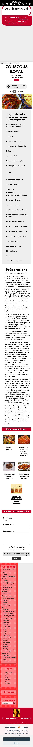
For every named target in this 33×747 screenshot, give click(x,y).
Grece (5, 631)
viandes (5, 644)
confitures (6, 609)
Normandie (6, 617)
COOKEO (5, 641)
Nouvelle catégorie (8, 584)
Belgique (5, 624)
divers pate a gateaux (6, 594)
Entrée (7, 676)
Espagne (5, 574)
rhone (5, 586)
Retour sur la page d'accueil (11, 63)
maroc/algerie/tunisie (9, 657)
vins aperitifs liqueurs (6, 607)
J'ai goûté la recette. (17, 550)
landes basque (7, 587)
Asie (4, 573)
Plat (6, 677)
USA (4, 659)
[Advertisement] (16, 43)
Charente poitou (8, 628)
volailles (5, 646)
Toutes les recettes (8, 569)
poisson (5, 602)
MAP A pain (6, 642)
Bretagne (6, 620)
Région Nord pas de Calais (8, 577)
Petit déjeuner (9, 672)
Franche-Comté (8, 619)
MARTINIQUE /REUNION (6, 638)
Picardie (5, 580)
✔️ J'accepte (17, 739)
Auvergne (6, 622)
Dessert (7, 679)
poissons (5, 648)
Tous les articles (7, 661)
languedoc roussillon (5, 590)
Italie (4, 571)
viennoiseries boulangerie (6, 652)
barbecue (6, 604)
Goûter (7, 674)
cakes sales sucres (8, 598)
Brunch (7, 683)
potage (5, 600)
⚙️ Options (16, 743)
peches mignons (8, 613)
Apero (7, 681)
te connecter (25, 553)
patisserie (6, 655)
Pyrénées (6, 630)
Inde (4, 633)
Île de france (7, 626)
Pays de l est (6, 635)
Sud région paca (8, 582)
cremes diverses (8, 597)
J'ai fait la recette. (17, 547)
